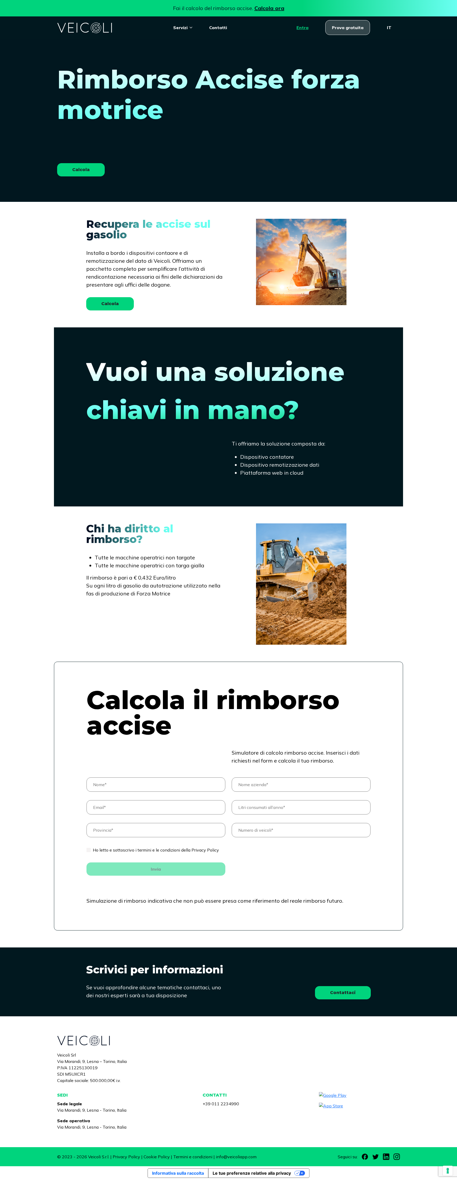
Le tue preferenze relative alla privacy (252, 1173)
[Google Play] (359, 1095)
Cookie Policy (157, 1156)
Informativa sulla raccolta (178, 1173)
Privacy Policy (126, 1156)
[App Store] (359, 1106)
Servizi (180, 27)
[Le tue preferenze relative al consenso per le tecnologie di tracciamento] (448, 1171)
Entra (302, 27)
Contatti (218, 27)
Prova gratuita (347, 27)
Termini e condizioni (192, 1156)
